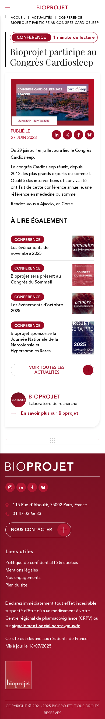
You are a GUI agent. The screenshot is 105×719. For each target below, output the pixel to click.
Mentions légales (21, 570)
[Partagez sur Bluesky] (89, 134)
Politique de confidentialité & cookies (41, 563)
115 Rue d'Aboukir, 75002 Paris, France (50, 505)
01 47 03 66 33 (27, 514)
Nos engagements (23, 578)
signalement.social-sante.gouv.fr (46, 626)
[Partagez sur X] (67, 134)
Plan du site (16, 585)
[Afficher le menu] (7, 7)
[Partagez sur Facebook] (78, 134)
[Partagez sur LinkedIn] (56, 134)
